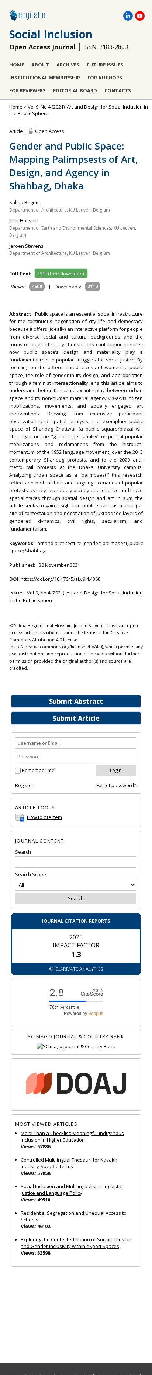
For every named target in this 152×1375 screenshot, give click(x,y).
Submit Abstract (76, 701)
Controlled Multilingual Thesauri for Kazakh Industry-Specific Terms (69, 1163)
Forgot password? (116, 785)
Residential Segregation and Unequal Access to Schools (74, 1216)
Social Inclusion (51, 34)
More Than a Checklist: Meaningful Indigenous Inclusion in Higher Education (72, 1136)
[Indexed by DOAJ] (76, 1084)
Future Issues (105, 64)
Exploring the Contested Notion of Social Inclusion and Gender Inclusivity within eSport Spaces (76, 1242)
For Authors (104, 77)
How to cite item (44, 817)
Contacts (117, 90)
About (40, 64)
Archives (67, 64)
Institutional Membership (44, 77)
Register (24, 785)
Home (16, 64)
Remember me (38, 770)
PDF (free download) (61, 273)
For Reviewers (27, 90)
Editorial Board (75, 90)
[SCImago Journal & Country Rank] (76, 1046)
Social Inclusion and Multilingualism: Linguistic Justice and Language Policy (71, 1189)
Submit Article (76, 718)
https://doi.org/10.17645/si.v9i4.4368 (60, 579)
